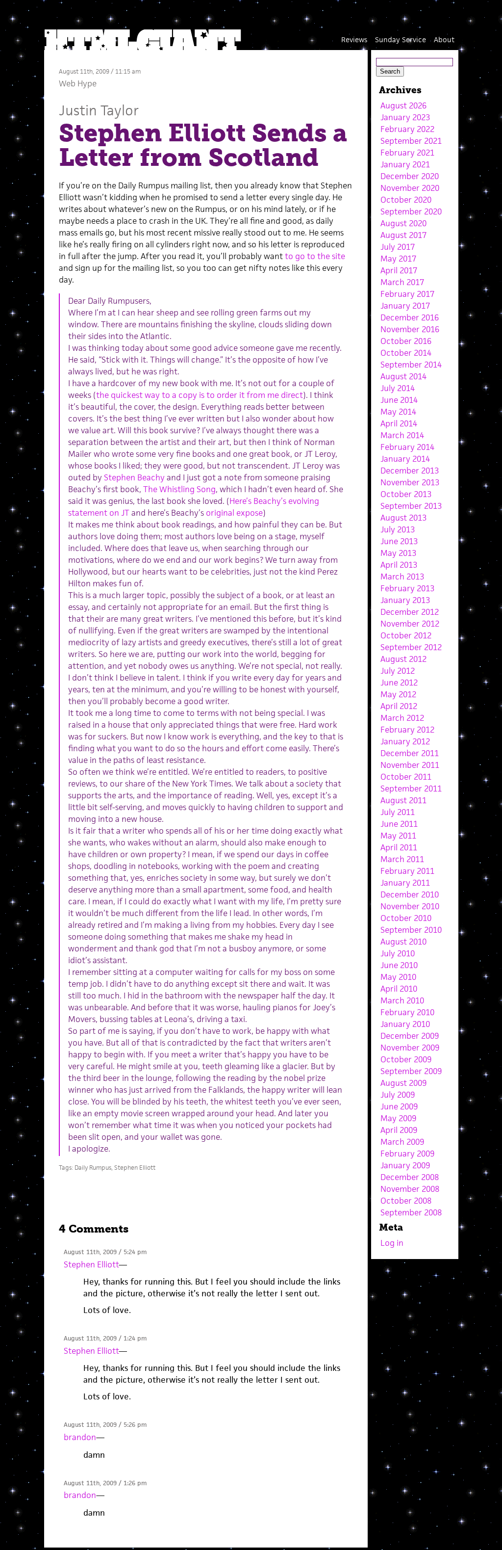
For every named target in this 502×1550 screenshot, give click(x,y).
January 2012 (405, 741)
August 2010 (403, 941)
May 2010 (398, 977)
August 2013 (403, 517)
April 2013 (398, 564)
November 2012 (409, 623)
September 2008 (411, 1212)
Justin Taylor (99, 110)
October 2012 (405, 635)
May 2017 (398, 258)
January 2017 (405, 305)
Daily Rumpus (93, 1167)
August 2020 (403, 223)
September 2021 (411, 140)
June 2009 (399, 1106)
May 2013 (398, 553)
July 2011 (397, 812)
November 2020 (409, 188)
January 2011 (405, 882)
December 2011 (409, 753)
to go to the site (315, 256)
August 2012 (403, 659)
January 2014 (405, 458)
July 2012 (397, 670)
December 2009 (409, 1035)
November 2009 (409, 1047)
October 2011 (405, 776)
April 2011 (398, 847)
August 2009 (403, 1082)
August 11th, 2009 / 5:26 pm (105, 1424)
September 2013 (411, 505)
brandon (80, 1437)
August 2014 (403, 376)
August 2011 (403, 800)
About (444, 39)
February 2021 (407, 152)
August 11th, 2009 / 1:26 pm (105, 1483)
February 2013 (407, 588)
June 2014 (399, 399)
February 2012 (407, 729)
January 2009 (405, 1165)
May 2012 (398, 694)
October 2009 (405, 1059)
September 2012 (411, 647)
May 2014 (398, 411)
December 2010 (409, 894)
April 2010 (398, 988)
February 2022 (407, 129)
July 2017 (397, 246)
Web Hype (78, 83)
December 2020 (409, 176)
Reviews (354, 39)
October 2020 (405, 199)
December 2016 (409, 317)
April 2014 (398, 423)
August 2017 (403, 235)
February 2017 (407, 294)
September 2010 (411, 929)
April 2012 (398, 706)
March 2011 (402, 859)
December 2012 (409, 611)
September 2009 (411, 1071)
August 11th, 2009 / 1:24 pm (105, 1338)
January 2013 (405, 600)
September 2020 (411, 211)
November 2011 (409, 765)
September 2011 (411, 788)
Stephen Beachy (134, 477)
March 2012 (402, 717)
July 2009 (397, 1094)
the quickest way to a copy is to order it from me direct (199, 395)
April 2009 (398, 1130)
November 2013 (409, 482)
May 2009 (398, 1118)
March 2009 (402, 1141)
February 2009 (407, 1153)
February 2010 (407, 1012)
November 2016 (409, 329)
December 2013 (409, 470)
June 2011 (399, 823)
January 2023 (405, 117)
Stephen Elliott (134, 1167)
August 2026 (403, 105)
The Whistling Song (179, 489)
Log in (391, 1242)
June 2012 (399, 682)
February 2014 (407, 447)
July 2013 (397, 529)
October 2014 (405, 352)
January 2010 (405, 1024)
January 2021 (405, 164)
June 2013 (399, 541)
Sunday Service (400, 39)
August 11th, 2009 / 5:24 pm (105, 1252)
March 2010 (402, 1000)
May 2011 (398, 835)
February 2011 (407, 871)
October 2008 (405, 1200)
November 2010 (409, 906)
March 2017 (402, 282)
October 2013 (405, 494)
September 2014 (411, 364)
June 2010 (399, 965)
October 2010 (405, 918)
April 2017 (398, 270)
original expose (234, 512)
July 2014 (397, 388)
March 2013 (402, 576)
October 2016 (405, 341)
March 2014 (402, 435)
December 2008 (409, 1177)
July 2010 (397, 953)
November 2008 (409, 1188)
